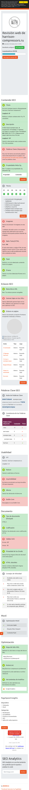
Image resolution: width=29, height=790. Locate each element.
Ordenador (6, 705)
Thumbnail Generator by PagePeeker (11, 789)
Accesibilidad (6, 714)
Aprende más (17, 6)
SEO (4, 718)
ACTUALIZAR (19, 47)
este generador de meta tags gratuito (12, 157)
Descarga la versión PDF (10, 57)
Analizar (4, 727)
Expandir (23, 179)
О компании (6, 347)
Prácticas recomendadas (10, 716)
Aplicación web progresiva (10, 720)
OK (23, 2)
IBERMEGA (6, 786)
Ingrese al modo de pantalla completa (14, 732)
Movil (4, 707)
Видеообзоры (7, 364)
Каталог (5, 376)
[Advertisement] (14, 77)
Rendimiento (6, 712)
